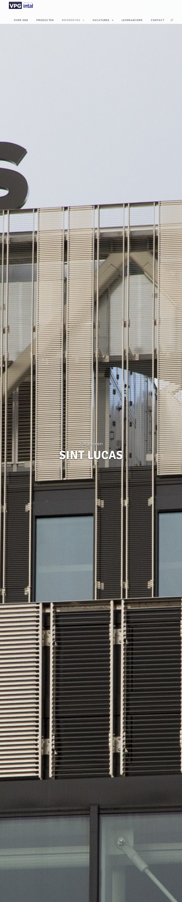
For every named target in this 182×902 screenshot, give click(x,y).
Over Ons (21, 20)
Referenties (71, 20)
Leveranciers (132, 20)
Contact (157, 20)
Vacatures (101, 20)
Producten (45, 20)
